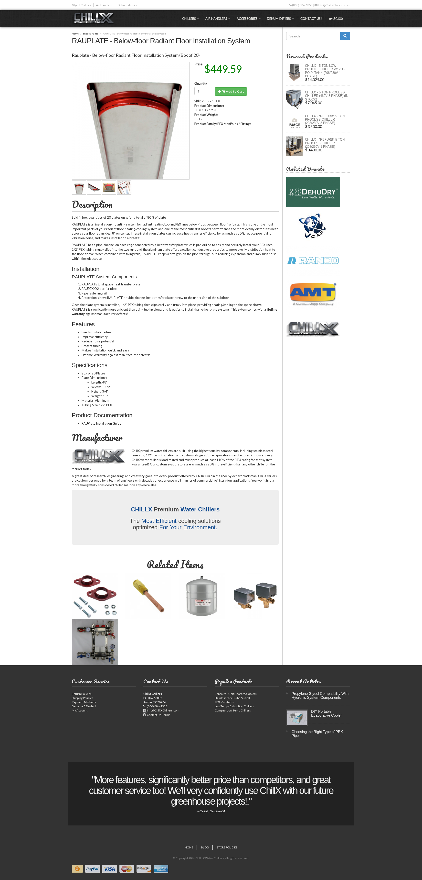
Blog (205, 847)
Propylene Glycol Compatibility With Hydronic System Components (320, 695)
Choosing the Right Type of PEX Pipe (317, 734)
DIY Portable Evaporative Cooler (326, 713)
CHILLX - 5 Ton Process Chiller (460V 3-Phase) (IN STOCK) (326, 95)
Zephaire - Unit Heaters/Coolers (236, 694)
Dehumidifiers (127, 5)
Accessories (247, 19)
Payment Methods (84, 702)
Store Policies (227, 847)
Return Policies (82, 694)
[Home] (95, 18)
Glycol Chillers (81, 5)
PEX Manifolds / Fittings (234, 124)
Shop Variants (90, 33)
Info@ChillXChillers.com (333, 5)
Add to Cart (234, 91)
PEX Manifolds (224, 702)
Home (75, 33)
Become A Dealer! (84, 706)
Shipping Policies (82, 698)
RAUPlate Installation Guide (101, 423)
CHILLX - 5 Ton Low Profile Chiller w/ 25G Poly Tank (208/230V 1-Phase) (325, 71)
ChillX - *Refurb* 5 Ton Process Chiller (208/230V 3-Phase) (325, 119)
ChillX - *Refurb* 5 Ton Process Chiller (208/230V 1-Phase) (325, 143)
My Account (79, 710)
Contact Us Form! (158, 715)
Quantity (200, 83)
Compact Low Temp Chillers (233, 710)
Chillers (189, 19)
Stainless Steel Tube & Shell (232, 698)
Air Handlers (104, 5)
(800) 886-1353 (302, 5)
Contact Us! (311, 19)
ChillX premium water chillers (152, 451)
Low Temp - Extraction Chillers (234, 706)
